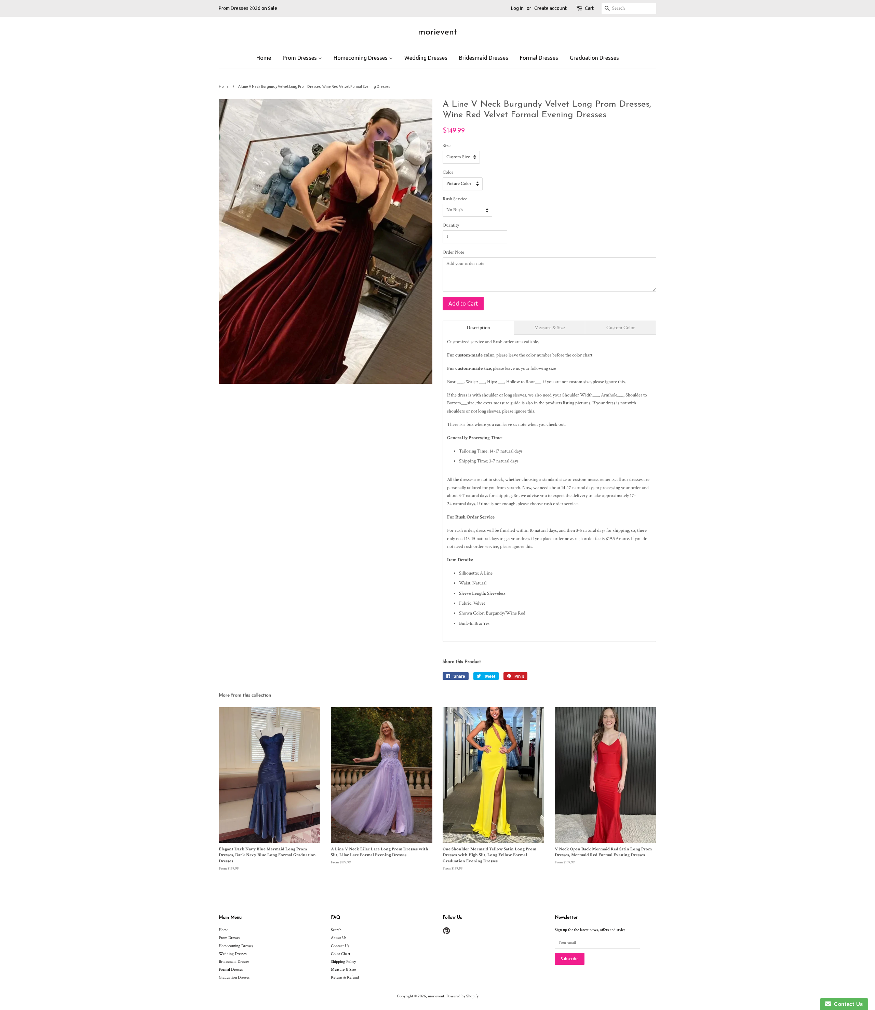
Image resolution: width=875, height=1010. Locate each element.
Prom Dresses (300, 58)
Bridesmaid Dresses (483, 58)
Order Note (453, 252)
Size (446, 146)
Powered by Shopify (462, 996)
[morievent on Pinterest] (446, 932)
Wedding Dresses (425, 58)
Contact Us (340, 945)
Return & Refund (345, 977)
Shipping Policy (343, 961)
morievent (437, 32)
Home (263, 58)
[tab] (478, 328)
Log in (517, 8)
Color (448, 172)
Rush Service (455, 199)
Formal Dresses (539, 58)
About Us (338, 937)
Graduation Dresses (594, 58)
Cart (589, 8)
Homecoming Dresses (361, 58)
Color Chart (340, 953)
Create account (550, 8)
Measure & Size (343, 969)
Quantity (451, 225)
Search (336, 929)
